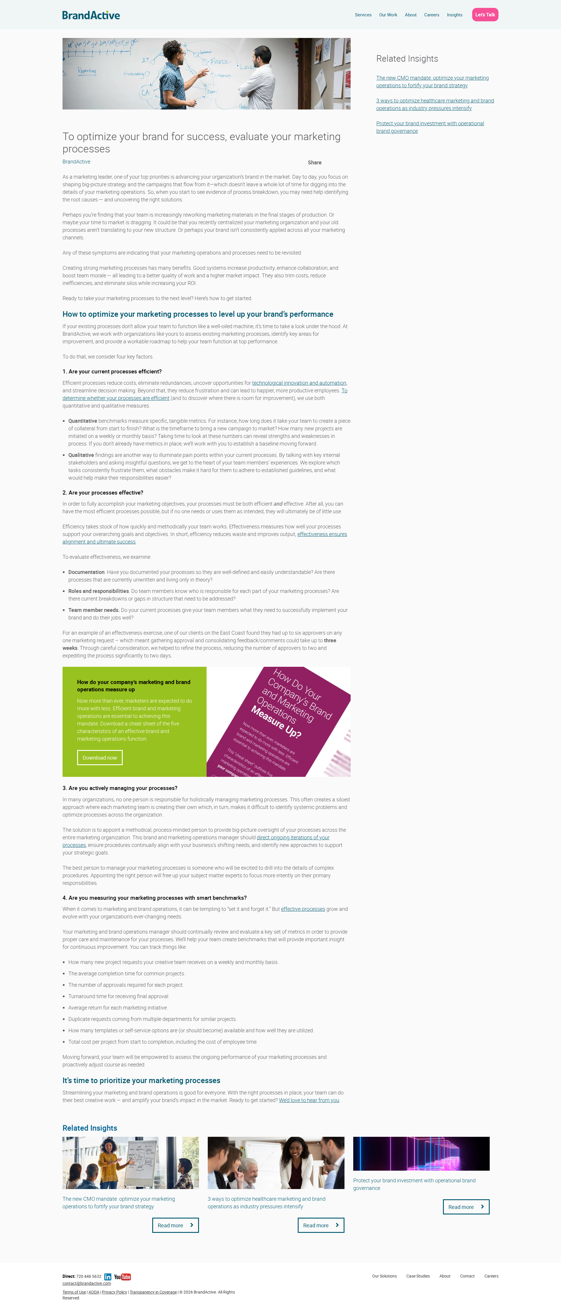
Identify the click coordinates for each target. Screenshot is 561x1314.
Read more (171, 1225)
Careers (431, 15)
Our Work (388, 15)
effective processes (303, 908)
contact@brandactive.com (87, 1283)
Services (363, 15)
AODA (94, 1292)
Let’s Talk (485, 14)
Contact (467, 1276)
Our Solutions (384, 1276)
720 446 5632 (82, 1276)
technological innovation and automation (299, 382)
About (411, 15)
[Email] (346, 162)
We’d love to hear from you (309, 1100)
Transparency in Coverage (153, 1292)
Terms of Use (74, 1292)
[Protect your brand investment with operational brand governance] (421, 1154)
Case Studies (418, 1276)
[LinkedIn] (327, 162)
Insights (455, 15)
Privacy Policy (114, 1292)
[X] (337, 162)
